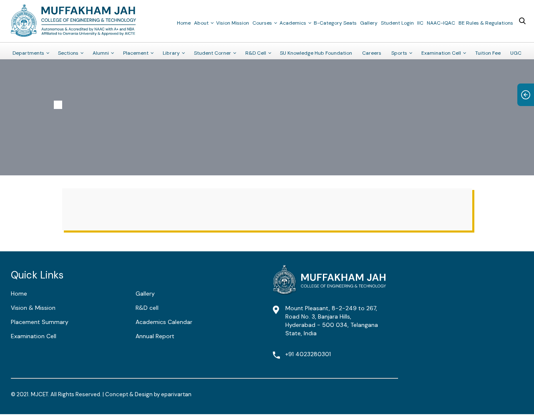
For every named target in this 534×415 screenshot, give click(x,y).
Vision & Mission (33, 307)
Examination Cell (441, 53)
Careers (371, 53)
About (201, 23)
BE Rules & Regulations (485, 23)
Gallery (369, 23)
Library (171, 53)
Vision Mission (232, 23)
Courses (262, 23)
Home (184, 23)
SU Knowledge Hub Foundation (316, 53)
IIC (420, 23)
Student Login (397, 23)
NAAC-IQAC (441, 23)
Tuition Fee (488, 53)
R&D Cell (255, 53)
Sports (399, 53)
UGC (515, 53)
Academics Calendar (164, 322)
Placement (136, 53)
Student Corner (212, 53)
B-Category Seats (335, 23)
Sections (68, 53)
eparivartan (176, 394)
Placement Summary (39, 322)
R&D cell (147, 307)
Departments (28, 53)
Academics (293, 23)
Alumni (101, 53)
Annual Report (155, 336)
